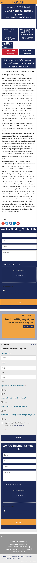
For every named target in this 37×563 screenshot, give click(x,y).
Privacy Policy (16, 558)
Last (2, 382)
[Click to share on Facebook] (10, 223)
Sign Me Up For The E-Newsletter (13, 385)
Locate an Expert (18, 552)
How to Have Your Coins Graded (18, 549)
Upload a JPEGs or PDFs (11, 264)
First (2, 373)
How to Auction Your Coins (18, 547)
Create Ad (33, 344)
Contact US (23, 541)
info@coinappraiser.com (28, 561)
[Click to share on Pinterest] (18, 223)
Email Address (6, 353)
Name (3, 363)
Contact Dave (29, 327)
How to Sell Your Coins (18, 544)
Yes (5, 390)
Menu (3, 2)
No (5, 394)
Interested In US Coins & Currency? (13, 398)
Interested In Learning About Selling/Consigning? (18, 415)
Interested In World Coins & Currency (14, 406)
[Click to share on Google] (3, 223)
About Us (12, 541)
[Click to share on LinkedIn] (14, 223)
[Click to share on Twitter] (6, 223)
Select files (19, 275)
